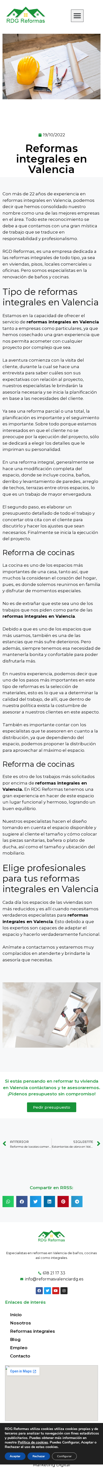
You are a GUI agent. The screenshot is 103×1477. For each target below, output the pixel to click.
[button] (77, 16)
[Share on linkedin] (49, 1201)
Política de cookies (33, 1442)
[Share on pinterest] (63, 1201)
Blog (15, 1339)
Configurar (64, 1456)
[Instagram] (64, 1290)
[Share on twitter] (35, 1201)
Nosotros (20, 1322)
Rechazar (38, 1456)
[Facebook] (39, 1290)
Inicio (16, 1314)
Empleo (19, 1347)
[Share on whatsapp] (8, 1201)
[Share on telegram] (76, 1201)
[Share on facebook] (22, 1201)
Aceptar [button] (15, 1456)
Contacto (20, 1355)
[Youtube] (55, 1290)
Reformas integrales (32, 1331)
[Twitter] (47, 1290)
